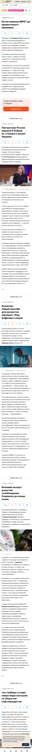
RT (21, 343)
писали (7, 253)
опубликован (6, 48)
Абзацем (5, 519)
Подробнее (14, 741)
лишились (13, 460)
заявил (17, 606)
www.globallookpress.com (24, 189)
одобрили (22, 89)
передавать (20, 271)
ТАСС (19, 225)
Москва (12, 5)
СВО (3, 289)
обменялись (25, 262)
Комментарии (16, 118)
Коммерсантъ (7, 731)
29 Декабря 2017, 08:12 (8, 17)
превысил (25, 439)
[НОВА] (15, 10)
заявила (27, 243)
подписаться (16, 109)
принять (25, 744)
